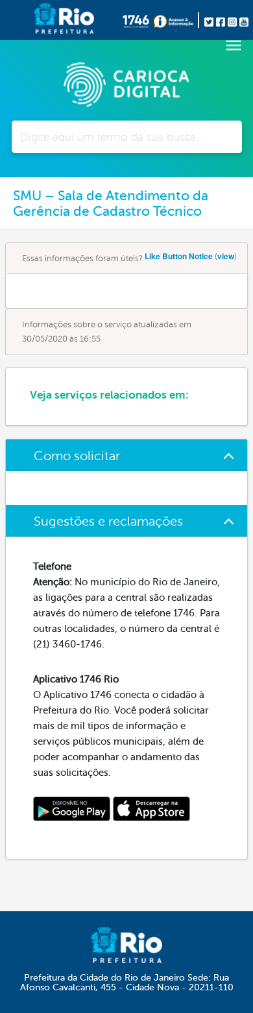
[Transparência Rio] (176, 20)
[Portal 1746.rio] (138, 20)
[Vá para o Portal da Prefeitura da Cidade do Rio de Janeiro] (43, 20)
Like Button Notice (179, 256)
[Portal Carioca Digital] (126, 83)
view (225, 256)
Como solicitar (77, 455)
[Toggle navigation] (233, 45)
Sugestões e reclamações (108, 521)
